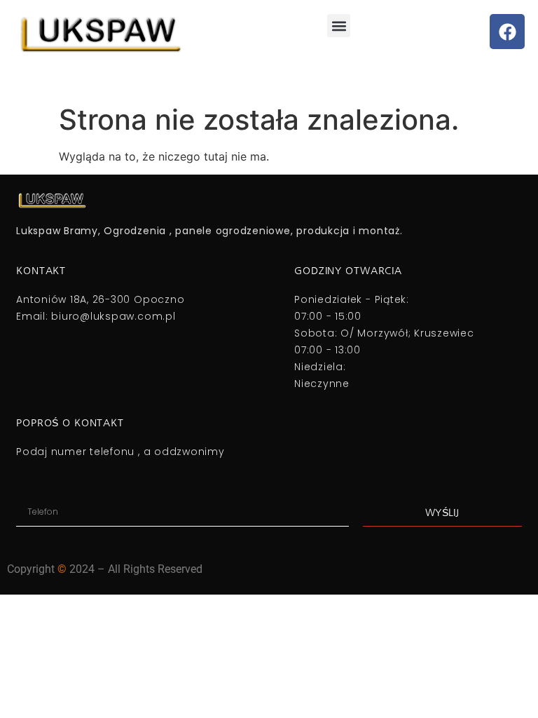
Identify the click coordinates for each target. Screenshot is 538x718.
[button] (338, 25)
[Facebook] (507, 31)
